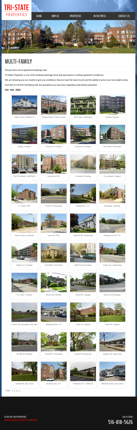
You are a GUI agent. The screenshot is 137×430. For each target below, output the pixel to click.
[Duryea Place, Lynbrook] (24, 223)
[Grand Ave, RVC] (53, 164)
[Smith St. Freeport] (83, 312)
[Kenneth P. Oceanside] (53, 341)
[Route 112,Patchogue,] (112, 282)
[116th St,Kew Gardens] (83, 252)
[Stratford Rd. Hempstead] (83, 223)
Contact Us (124, 16)
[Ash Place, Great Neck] (112, 134)
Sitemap (34, 420)
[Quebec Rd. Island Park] (112, 341)
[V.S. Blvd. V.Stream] (24, 282)
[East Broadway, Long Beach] (24, 164)
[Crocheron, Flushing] (83, 164)
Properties (75, 16)
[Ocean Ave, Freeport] (53, 134)
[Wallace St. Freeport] (24, 252)
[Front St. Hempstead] (53, 193)
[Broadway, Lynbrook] (112, 193)
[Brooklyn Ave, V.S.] (53, 371)
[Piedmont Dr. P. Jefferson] (83, 371)
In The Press (100, 16)
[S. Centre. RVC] (24, 193)
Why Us (55, 16)
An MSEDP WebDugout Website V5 (17, 420)
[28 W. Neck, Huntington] (83, 105)
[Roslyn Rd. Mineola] (53, 282)
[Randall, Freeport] (112, 105)
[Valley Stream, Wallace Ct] (24, 105)
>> (17, 390)
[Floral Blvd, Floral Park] (53, 252)
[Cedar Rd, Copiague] (83, 282)
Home (39, 16)
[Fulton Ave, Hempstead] (112, 252)
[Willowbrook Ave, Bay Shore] (112, 371)
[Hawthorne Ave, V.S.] (53, 312)
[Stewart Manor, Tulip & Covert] (53, 105)
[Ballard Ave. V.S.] (83, 193)
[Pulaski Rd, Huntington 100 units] (24, 312)
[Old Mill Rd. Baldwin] (24, 341)
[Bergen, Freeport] (24, 134)
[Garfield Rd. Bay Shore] (24, 371)
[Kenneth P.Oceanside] (83, 341)
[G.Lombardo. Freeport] (112, 164)
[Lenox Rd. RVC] (53, 223)
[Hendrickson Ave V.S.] (112, 223)
